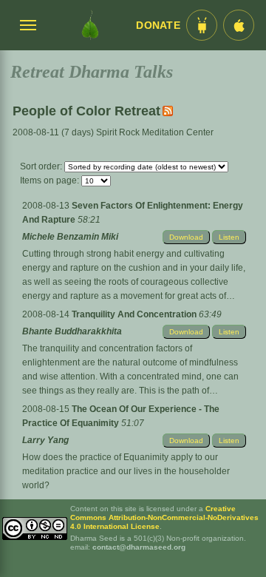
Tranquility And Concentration (135, 314)
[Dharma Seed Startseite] (90, 25)
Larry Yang (45, 440)
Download (186, 237)
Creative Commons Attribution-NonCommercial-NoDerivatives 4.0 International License (164, 517)
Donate (158, 25)
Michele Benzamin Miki (70, 237)
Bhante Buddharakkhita (72, 331)
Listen (229, 237)
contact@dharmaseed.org (138, 547)
